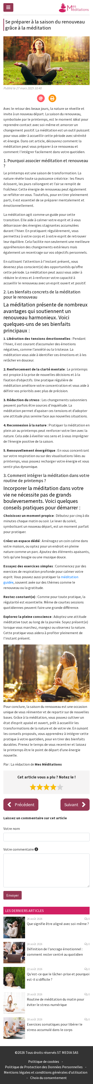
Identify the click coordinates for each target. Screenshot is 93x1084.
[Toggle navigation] (8, 7)
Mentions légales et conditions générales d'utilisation (45, 1072)
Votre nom (11, 828)
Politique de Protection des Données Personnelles (44, 1067)
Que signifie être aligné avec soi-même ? (58, 923)
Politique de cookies (43, 1061)
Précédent (25, 804)
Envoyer (12, 895)
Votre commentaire (19, 849)
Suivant (71, 804)
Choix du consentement (48, 1077)
